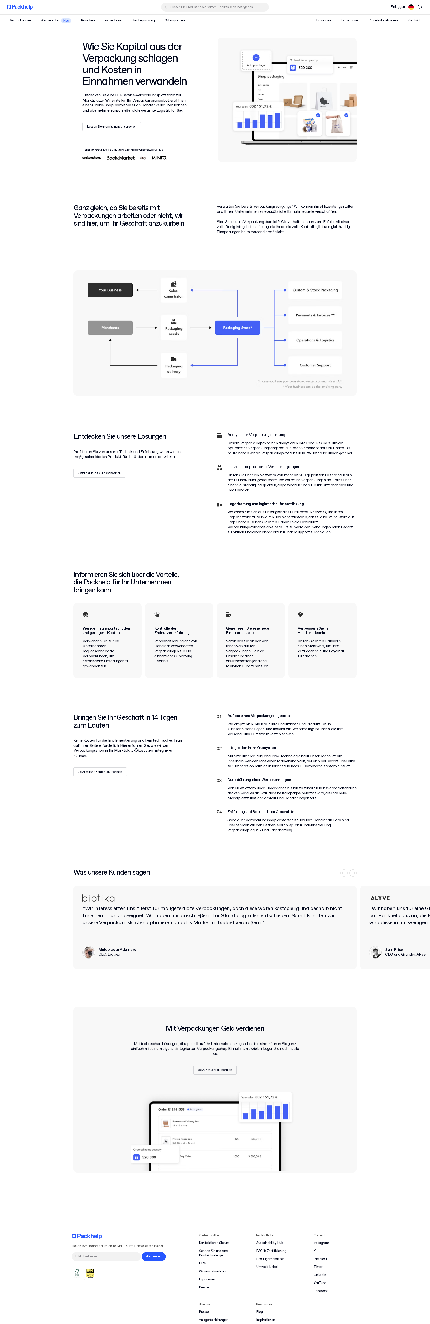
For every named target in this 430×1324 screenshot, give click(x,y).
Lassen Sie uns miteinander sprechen (111, 127)
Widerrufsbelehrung (213, 1271)
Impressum (207, 1279)
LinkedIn (320, 1275)
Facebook (321, 1291)
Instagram (321, 1243)
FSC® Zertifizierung (271, 1251)
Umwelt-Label (266, 1267)
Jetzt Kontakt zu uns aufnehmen (99, 473)
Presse (204, 1288)
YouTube (320, 1283)
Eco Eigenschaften (270, 1259)
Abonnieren (153, 1256)
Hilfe (202, 1263)
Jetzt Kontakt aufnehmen (215, 1070)
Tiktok (318, 1267)
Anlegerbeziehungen (213, 1320)
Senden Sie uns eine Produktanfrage (213, 1253)
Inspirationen (265, 1320)
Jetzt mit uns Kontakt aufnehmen (100, 772)
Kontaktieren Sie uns (214, 1243)
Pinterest (320, 1259)
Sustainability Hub (269, 1243)
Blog (259, 1312)
